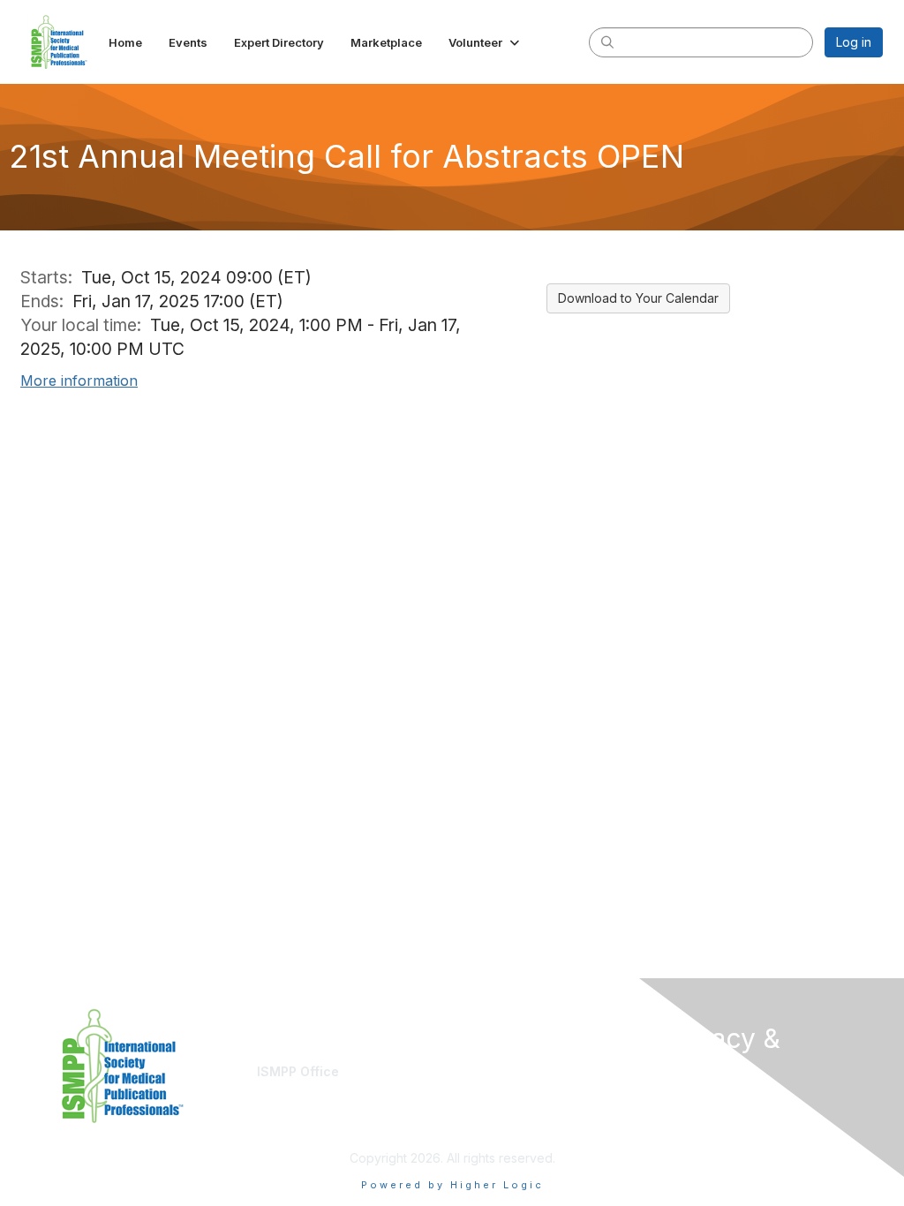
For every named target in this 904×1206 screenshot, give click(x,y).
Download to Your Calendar (638, 297)
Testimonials (495, 1088)
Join (471, 1071)
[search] (607, 41)
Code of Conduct (713, 1119)
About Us (688, 1103)
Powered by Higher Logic (452, 1185)
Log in (853, 41)
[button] (485, 42)
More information (79, 380)
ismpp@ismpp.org (309, 1088)
